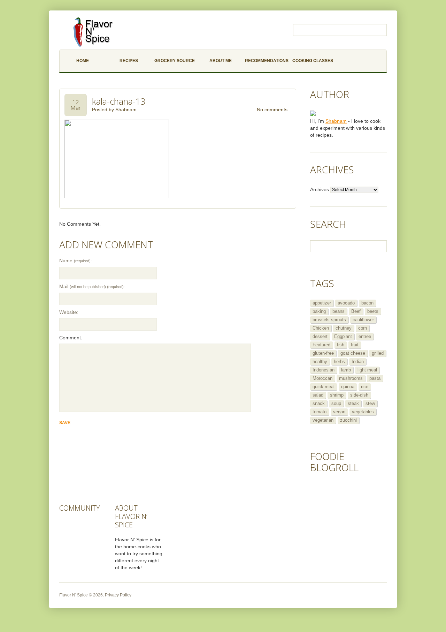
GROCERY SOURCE (174, 60)
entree (365, 336)
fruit (355, 344)
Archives (319, 189)
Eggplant (343, 336)
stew (370, 403)
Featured (321, 344)
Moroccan (322, 378)
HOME (82, 60)
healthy (320, 361)
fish (340, 344)
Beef (356, 311)
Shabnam (126, 109)
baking (319, 311)
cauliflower (363, 319)
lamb (346, 370)
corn (362, 328)
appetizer (322, 303)
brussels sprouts (329, 319)
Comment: (70, 337)
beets (372, 311)
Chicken (321, 328)
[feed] (81, 553)
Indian (358, 361)
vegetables (363, 411)
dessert (320, 336)
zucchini (348, 420)
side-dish (359, 395)
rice (364, 386)
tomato (319, 411)
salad (318, 395)
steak (353, 403)
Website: (68, 312)
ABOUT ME (220, 60)
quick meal (323, 386)
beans (338, 311)
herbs (339, 361)
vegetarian (323, 420)
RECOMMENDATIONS (267, 60)
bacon (367, 303)
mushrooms (351, 378)
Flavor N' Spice (73, 595)
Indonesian (323, 370)
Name (75, 260)
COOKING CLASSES (312, 60)
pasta (374, 378)
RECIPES (129, 60)
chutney (344, 328)
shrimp (337, 395)
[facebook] (74, 539)
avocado (346, 303)
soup (336, 403)
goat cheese (352, 353)
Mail (92, 286)
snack (319, 403)
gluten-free (323, 353)
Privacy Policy (118, 595)
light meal (367, 370)
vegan (339, 411)
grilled (378, 353)
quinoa (347, 386)
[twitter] (81, 525)
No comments (272, 109)
